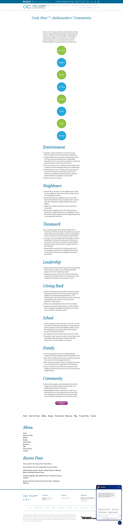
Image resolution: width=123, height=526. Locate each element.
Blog (75, 416)
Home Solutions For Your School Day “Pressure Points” (40, 467)
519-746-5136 (48, 499)
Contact (93, 416)
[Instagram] (28, 499)
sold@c (63, 498)
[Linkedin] (26, 499)
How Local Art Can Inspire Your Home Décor (37, 464)
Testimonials (59, 416)
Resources (95, 5)
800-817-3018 (49, 498)
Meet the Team (55, 5)
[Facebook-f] (23, 499)
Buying (88, 5)
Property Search (66, 5)
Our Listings (75, 5)
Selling (82, 5)
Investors (96, 7)
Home (48, 5)
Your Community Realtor (85, 7)
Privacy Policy (84, 416)
